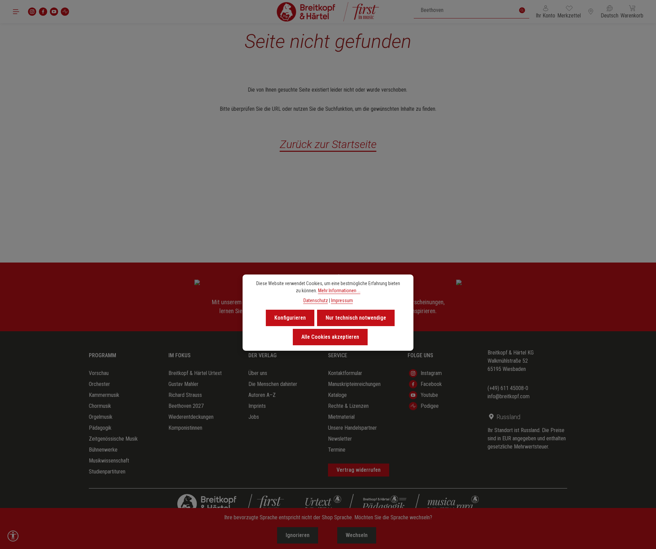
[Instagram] (32, 12)
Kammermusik (104, 395)
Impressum (342, 300)
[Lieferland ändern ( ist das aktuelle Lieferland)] (591, 11)
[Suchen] (522, 10)
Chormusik (100, 406)
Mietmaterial (341, 417)
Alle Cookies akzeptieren (330, 337)
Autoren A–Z (262, 395)
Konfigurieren (290, 317)
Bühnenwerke (103, 449)
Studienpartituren (107, 471)
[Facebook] (43, 12)
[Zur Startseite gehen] (328, 11)
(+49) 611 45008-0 (508, 388)
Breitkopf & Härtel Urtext (195, 373)
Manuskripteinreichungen (354, 384)
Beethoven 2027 (186, 406)
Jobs (253, 417)
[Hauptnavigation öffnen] (16, 11)
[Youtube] (54, 12)
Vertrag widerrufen (359, 470)
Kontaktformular (345, 373)
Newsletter (340, 439)
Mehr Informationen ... (339, 290)
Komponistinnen (185, 428)
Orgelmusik (100, 417)
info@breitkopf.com (509, 396)
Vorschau (99, 373)
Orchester (99, 384)
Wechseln (357, 535)
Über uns (257, 373)
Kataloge (337, 395)
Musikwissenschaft (109, 460)
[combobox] (464, 10)
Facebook (431, 384)
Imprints (257, 406)
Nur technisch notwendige (356, 317)
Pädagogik (100, 428)
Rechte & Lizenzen (348, 406)
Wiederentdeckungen (191, 417)
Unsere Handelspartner (352, 428)
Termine (336, 449)
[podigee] (65, 12)
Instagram (431, 373)
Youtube (429, 395)
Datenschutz (315, 300)
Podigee (430, 406)
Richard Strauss (185, 395)
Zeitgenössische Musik (113, 439)
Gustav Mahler (183, 384)
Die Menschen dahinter (272, 384)
